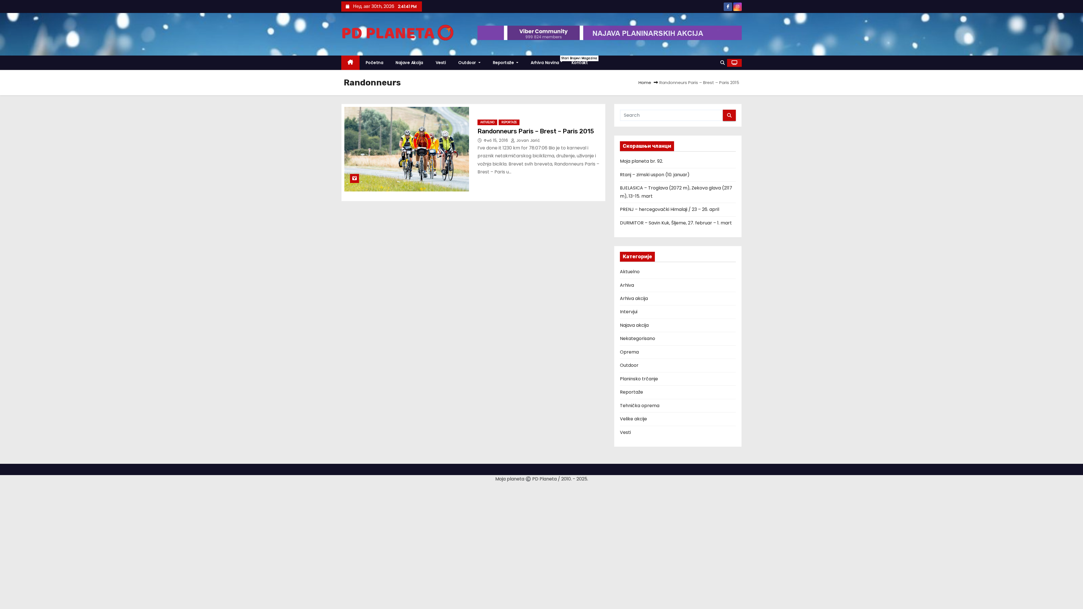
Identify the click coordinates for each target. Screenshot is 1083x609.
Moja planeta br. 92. (641, 161)
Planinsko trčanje (639, 379)
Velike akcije (633, 419)
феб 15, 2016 (496, 140)
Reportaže (504, 62)
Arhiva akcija (634, 298)
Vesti (441, 62)
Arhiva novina (548, 60)
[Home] (350, 63)
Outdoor (467, 62)
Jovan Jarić (527, 140)
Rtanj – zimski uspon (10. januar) (655, 174)
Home (645, 82)
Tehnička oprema (639, 405)
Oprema (629, 352)
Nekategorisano (637, 338)
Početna (375, 62)
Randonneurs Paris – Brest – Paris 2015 (535, 131)
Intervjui (628, 311)
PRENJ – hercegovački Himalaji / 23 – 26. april (669, 209)
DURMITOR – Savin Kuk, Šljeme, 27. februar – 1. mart (676, 223)
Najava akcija (634, 325)
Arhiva (627, 285)
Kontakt (580, 62)
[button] (722, 62)
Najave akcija (409, 62)
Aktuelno (487, 122)
